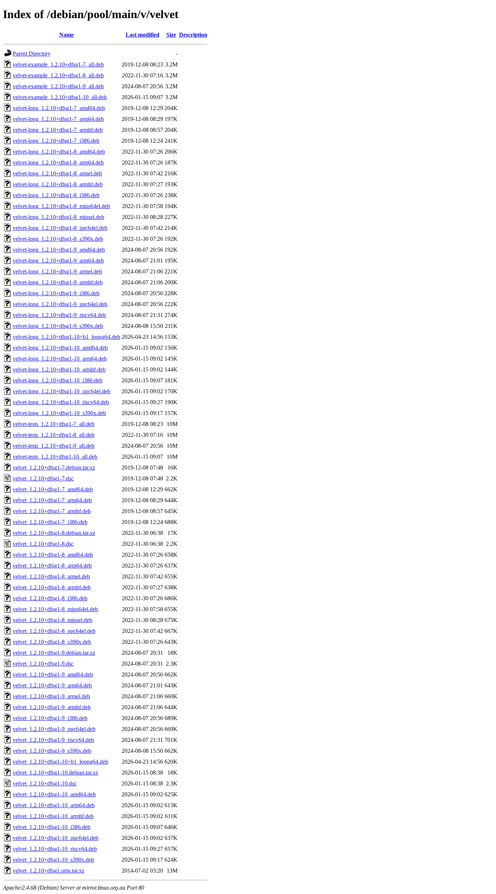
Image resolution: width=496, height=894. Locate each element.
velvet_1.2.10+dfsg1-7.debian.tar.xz (54, 467)
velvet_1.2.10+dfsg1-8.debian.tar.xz (54, 533)
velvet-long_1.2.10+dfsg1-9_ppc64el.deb (60, 304)
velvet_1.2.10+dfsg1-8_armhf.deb (52, 587)
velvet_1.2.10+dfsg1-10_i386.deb (51, 827)
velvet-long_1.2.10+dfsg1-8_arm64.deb (58, 162)
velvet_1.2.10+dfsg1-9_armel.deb (51, 696)
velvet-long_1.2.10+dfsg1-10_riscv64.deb (61, 402)
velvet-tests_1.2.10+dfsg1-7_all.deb (53, 424)
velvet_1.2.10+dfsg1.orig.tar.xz (48, 870)
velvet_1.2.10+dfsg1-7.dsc (43, 478)
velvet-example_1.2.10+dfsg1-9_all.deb (58, 86)
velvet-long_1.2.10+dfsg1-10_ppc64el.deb (61, 391)
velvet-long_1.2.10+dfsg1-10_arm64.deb (60, 358)
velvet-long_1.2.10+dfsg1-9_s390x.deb (58, 326)
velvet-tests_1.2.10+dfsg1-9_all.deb (53, 446)
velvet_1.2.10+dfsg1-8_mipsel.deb (52, 620)
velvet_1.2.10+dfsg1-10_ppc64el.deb (55, 838)
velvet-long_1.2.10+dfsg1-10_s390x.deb (59, 413)
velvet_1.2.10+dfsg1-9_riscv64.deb (53, 740)
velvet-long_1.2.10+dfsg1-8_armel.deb (57, 173)
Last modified (142, 35)
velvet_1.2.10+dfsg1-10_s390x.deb (53, 860)
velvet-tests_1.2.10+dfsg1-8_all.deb (53, 435)
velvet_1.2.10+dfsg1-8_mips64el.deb (55, 609)
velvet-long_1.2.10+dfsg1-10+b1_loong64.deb (66, 337)
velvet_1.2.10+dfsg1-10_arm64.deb (54, 805)
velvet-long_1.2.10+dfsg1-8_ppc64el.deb (60, 228)
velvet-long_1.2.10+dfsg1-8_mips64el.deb (61, 206)
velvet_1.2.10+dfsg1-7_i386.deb (50, 522)
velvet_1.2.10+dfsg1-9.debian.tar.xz (54, 653)
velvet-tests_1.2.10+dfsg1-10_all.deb (55, 457)
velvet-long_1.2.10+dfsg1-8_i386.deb (56, 195)
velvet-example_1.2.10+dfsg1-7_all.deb (58, 64)
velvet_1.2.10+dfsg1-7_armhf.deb (52, 511)
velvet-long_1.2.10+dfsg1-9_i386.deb (56, 293)
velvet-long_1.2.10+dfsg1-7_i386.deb (56, 141)
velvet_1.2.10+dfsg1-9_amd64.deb (53, 674)
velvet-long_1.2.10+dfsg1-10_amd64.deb (60, 348)
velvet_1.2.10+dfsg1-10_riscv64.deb (55, 849)
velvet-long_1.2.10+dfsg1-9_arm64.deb (58, 260)
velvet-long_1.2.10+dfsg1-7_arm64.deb (58, 119)
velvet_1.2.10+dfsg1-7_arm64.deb (52, 500)
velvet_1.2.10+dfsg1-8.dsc (43, 544)
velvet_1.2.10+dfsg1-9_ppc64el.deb (54, 729)
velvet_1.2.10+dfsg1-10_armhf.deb (53, 816)
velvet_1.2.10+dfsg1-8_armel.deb (51, 576)
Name (66, 35)
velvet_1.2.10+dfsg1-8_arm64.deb (52, 565)
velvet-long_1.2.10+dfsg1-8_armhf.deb (58, 184)
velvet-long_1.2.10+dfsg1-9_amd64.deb (59, 250)
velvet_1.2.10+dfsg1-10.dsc (45, 783)
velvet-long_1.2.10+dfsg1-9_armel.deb (57, 271)
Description (193, 35)
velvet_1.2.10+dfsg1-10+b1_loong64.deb (60, 762)
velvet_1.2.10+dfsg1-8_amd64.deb (53, 555)
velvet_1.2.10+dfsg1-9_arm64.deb (52, 685)
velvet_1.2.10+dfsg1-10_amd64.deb (54, 794)
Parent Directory (31, 53)
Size (171, 35)
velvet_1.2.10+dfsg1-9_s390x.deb (52, 751)
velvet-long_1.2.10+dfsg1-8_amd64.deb (59, 152)
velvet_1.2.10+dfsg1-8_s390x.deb (52, 642)
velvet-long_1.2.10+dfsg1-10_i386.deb (57, 380)
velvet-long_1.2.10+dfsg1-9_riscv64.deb (59, 315)
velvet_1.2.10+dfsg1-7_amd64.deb (53, 489)
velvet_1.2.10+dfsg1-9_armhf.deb (52, 707)
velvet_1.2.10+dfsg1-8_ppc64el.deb (54, 631)
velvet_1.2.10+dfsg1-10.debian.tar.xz (55, 772)
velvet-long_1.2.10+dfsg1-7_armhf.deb (58, 130)
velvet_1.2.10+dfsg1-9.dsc (43, 664)
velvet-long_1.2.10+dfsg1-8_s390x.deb (58, 239)
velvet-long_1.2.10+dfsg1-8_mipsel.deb (58, 217)
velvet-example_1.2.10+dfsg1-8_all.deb (58, 75)
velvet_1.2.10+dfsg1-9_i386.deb (50, 718)
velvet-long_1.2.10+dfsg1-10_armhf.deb (59, 369)
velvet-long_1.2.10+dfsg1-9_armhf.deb (58, 282)
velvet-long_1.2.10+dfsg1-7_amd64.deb (59, 108)
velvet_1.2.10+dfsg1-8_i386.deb (50, 598)
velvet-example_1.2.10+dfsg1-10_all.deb (60, 97)
